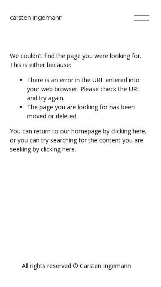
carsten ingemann (36, 18)
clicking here (128, 131)
